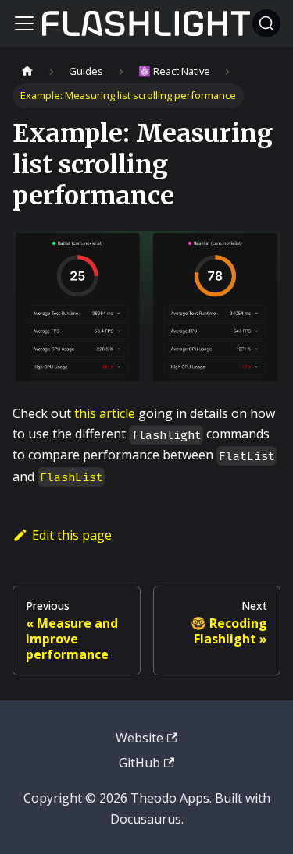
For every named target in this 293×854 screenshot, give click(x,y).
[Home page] (27, 71)
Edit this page (72, 535)
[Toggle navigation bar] (24, 23)
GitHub (139, 762)
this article (104, 413)
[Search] (266, 23)
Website (139, 737)
